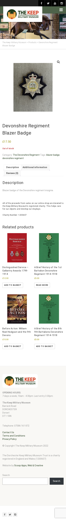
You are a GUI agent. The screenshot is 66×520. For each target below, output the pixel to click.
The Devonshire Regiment (26, 155)
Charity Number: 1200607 (15, 215)
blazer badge (53, 155)
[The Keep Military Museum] (23, 14)
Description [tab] (12, 167)
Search (6, 475)
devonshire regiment (13, 158)
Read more (42, 285)
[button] (58, 62)
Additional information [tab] (35, 167)
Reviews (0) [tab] (12, 173)
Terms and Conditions (13, 435)
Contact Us (8, 432)
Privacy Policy (9, 439)
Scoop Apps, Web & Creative (28, 465)
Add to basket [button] (12, 285)
